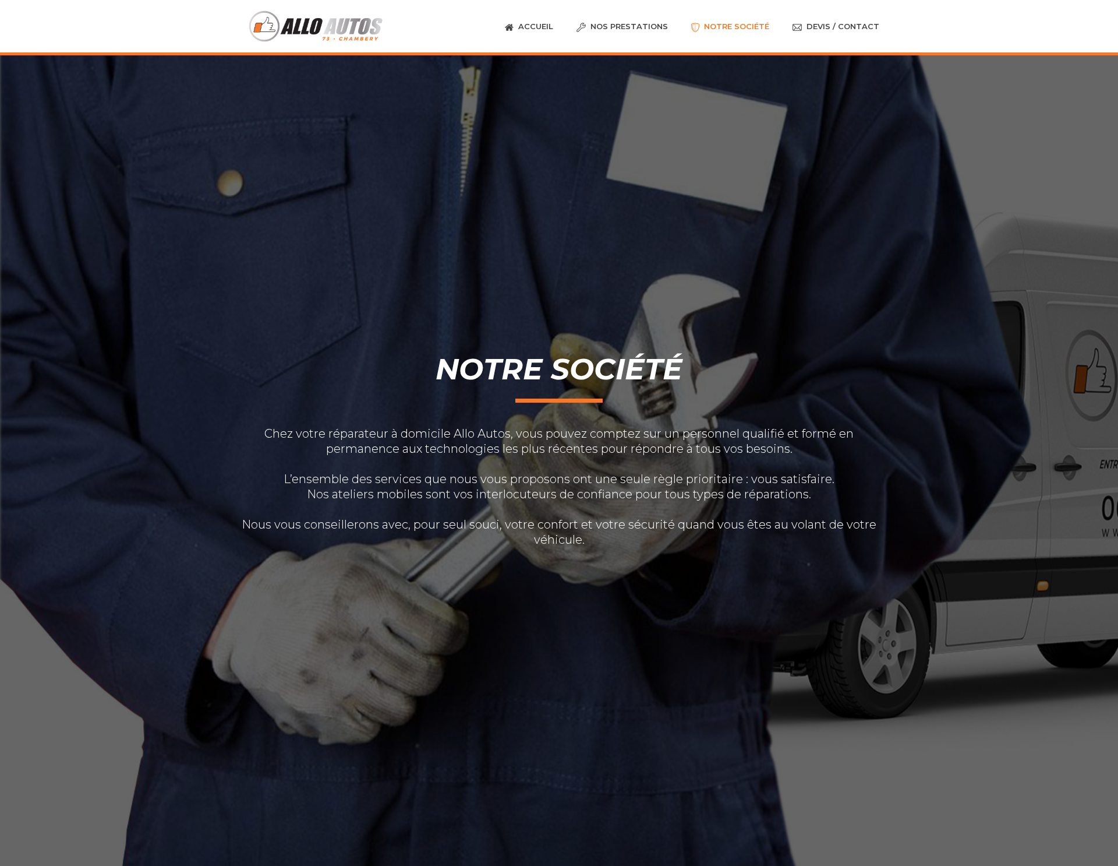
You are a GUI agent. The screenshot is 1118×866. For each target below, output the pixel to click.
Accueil (535, 26)
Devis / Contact (842, 26)
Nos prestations (629, 26)
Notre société (736, 26)
